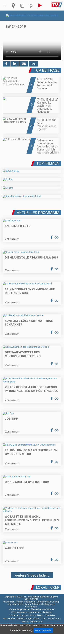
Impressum (30, 601)
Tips (43, 618)
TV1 (13, 612)
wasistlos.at (53, 618)
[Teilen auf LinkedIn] (14, 64)
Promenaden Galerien (13, 618)
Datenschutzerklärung (48, 601)
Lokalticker (47, 587)
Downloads (8, 601)
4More (25, 621)
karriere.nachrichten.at (28, 612)
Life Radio (46, 612)
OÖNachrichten (16, 615)
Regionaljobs (32, 618)
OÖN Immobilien (34, 615)
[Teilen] (23, 64)
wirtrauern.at (36, 621)
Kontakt (19, 601)
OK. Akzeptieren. (43, 630)
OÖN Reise (49, 615)
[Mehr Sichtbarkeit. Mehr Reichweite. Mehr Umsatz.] (32, 15)
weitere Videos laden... (32, 575)
